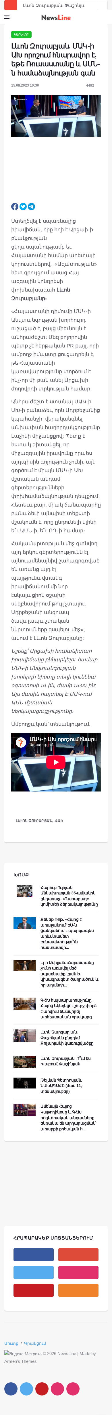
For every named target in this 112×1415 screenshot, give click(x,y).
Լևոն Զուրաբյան (34, 820)
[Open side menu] (6, 17)
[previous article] (102, 5)
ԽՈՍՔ (21, 874)
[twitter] (33, 1272)
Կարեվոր (21, 34)
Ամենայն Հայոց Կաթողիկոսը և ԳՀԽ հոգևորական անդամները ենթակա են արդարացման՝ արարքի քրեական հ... (68, 1117)
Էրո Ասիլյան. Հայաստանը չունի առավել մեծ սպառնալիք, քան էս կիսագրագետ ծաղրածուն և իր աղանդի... (69, 973)
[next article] (92, 5)
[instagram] (78, 1272)
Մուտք (11, 1343)
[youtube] (33, 1290)
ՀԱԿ (59, 820)
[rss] (78, 1290)
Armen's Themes (20, 1361)
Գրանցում (35, 1343)
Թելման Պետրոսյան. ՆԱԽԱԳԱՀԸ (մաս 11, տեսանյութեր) (61, 1086)
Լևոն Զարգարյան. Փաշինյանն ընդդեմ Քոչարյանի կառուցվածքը (67, 1037)
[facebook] (33, 1254)
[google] (78, 1254)
